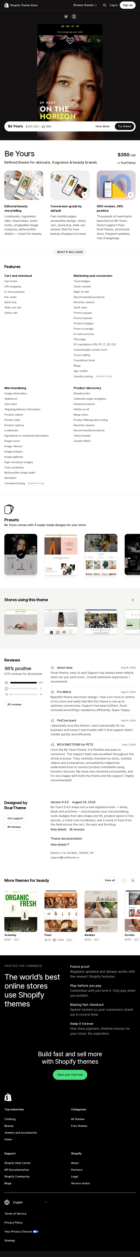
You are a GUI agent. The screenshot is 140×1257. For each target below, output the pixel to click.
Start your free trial (70, 1074)
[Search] (105, 5)
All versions (76, 829)
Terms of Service (15, 1213)
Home (8, 1139)
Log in (114, 5)
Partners (76, 1169)
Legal (74, 1176)
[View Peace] (101, 554)
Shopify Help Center (17, 1162)
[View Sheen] (60, 554)
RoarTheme (128, 162)
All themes (14, 826)
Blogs (7, 1183)
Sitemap (9, 1240)
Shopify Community (17, 1176)
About (75, 1162)
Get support (15, 818)
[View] (20, 622)
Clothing (9, 1119)
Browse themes (84, 5)
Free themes (79, 1125)
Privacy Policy (13, 1222)
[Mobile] (74, 16)
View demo (102, 126)
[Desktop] (66, 16)
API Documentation (16, 1169)
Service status (80, 1183)
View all (110, 880)
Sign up (128, 5)
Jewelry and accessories (20, 1132)
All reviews (14, 704)
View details (58, 829)
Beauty (8, 1125)
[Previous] (124, 600)
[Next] (133, 600)
